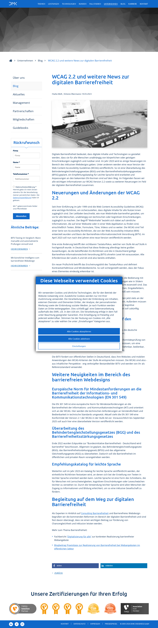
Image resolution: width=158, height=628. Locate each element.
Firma (15, 150)
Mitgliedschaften (23, 119)
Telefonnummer (21, 173)
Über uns (19, 78)
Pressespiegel (111, 624)
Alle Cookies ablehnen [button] (79, 338)
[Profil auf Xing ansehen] (17, 624)
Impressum (95, 624)
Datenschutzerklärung (22, 197)
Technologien (69, 4)
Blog (123, 4)
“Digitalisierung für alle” (79, 536)
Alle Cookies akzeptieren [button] (79, 331)
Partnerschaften (23, 111)
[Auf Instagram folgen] (22, 624)
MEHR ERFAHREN (19, 249)
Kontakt (144, 4)
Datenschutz (79, 624)
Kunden (82, 4)
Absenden (21, 216)
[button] (75, 565)
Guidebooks (20, 128)
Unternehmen (111, 4)
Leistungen (53, 4)
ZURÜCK (58, 573)
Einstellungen (79, 346)
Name (16, 162)
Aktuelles (19, 94)
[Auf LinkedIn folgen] (11, 624)
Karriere (132, 4)
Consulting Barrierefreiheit (95, 513)
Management (21, 103)
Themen (41, 4)
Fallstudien (95, 4)
